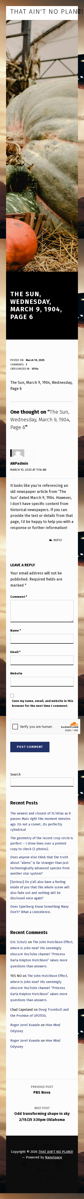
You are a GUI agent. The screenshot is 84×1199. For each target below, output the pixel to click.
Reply (57, 540)
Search (15, 774)
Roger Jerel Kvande (25, 1025)
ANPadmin (19, 463)
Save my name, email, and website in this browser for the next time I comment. (42, 703)
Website (16, 673)
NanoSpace (53, 1157)
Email (15, 652)
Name (15, 630)
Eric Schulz (18, 942)
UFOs (35, 368)
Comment (18, 596)
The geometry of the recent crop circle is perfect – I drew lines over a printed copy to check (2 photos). (41, 843)
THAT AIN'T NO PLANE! (55, 1152)
